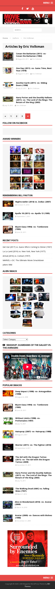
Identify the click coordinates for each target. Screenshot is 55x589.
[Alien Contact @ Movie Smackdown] (10, 297)
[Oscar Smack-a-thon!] (15, 171)
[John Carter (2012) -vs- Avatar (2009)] (39, 281)
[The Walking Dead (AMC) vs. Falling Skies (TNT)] (15, 289)
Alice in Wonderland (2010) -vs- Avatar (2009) (33, 503)
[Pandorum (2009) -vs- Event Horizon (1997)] (44, 297)
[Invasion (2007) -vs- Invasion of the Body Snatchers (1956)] (39, 314)
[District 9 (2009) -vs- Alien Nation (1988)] (16, 306)
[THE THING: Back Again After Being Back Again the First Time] (39, 288)
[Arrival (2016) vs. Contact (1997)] (27, 151)
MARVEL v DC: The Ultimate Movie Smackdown (23, 260)
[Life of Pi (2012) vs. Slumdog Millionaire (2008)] (27, 186)
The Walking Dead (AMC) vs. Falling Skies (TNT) (32, 489)
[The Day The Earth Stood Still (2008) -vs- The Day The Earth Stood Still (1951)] (27, 314)
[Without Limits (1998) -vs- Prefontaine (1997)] (8, 423)
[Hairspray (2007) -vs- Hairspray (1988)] (8, 437)
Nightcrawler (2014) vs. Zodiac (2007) (33, 201)
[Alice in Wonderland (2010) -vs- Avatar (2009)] (8, 507)
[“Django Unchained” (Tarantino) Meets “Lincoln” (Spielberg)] (39, 179)
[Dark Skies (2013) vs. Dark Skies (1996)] (27, 281)
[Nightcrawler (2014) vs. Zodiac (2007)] (8, 205)
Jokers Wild (7, 264)
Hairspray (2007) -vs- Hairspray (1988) (33, 431)
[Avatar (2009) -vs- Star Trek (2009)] (32, 297)
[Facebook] (22, 8)
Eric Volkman (37, 59)
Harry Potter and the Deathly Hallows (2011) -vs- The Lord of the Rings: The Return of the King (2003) (34, 100)
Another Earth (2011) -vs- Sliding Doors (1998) (31, 84)
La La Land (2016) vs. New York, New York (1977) (24, 251)
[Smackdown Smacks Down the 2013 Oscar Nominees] (39, 171)
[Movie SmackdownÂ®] (27, 19)
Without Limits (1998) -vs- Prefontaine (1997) (27, 419)
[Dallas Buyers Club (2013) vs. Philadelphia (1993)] (27, 158)
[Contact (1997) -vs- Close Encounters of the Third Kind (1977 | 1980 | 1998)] (27, 306)
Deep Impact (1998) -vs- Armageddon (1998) (33, 392)
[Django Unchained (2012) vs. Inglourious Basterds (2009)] (15, 180)
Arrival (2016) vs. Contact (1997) (16, 256)
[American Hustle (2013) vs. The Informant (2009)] (15, 158)
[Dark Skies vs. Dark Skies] (27, 289)
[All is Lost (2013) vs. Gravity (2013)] (39, 158)
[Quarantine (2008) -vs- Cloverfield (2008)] (21, 297)
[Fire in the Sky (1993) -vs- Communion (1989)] (15, 314)
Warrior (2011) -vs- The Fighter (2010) (33, 445)
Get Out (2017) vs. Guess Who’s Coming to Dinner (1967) (27, 247)
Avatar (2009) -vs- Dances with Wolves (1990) (33, 516)
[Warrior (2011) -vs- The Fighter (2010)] (8, 449)
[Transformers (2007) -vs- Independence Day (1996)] (27, 323)
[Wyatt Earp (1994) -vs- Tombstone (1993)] (8, 232)
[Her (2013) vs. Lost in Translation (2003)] (39, 151)
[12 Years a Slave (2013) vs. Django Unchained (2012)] (15, 164)
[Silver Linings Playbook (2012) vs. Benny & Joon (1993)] (15, 186)
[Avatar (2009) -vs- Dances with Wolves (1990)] (8, 520)
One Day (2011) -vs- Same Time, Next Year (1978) (34, 69)
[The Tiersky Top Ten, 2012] (27, 171)
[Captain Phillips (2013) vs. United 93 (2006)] (27, 164)
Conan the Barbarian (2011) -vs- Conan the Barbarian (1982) (31, 54)
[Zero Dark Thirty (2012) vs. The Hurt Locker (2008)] (27, 180)
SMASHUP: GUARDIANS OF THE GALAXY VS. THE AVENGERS (27, 346)
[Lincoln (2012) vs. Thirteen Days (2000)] (39, 186)
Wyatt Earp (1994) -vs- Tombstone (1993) (31, 227)
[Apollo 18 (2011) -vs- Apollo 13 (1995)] (8, 218)
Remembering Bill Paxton (18, 195)
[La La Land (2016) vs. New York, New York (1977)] (15, 150)
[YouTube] (32, 8)
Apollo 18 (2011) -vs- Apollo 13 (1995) (32, 213)
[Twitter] (27, 8)
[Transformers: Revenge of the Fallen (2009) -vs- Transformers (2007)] (39, 306)
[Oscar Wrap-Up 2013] (39, 164)
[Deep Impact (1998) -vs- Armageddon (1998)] (8, 395)
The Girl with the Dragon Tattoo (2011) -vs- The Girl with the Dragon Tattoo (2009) (32, 459)
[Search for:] (27, 29)
